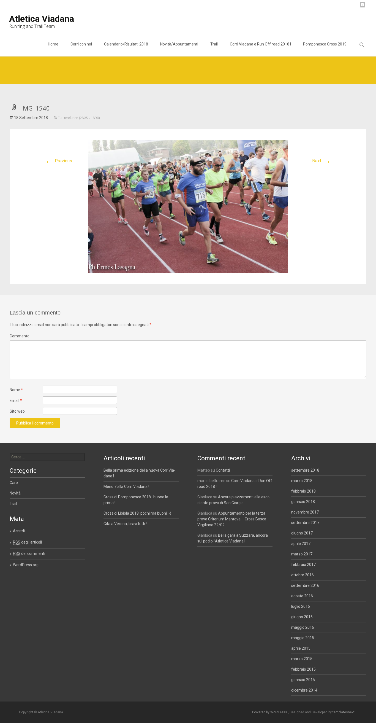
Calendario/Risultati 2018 (126, 44)
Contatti (223, 470)
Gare (14, 482)
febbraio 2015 (303, 669)
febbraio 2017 (303, 564)
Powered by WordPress (270, 712)
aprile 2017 (300, 543)
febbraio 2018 (303, 491)
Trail (214, 44)
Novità (15, 493)
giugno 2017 (302, 533)
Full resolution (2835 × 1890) (79, 118)
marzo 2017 (301, 554)
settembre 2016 (305, 585)
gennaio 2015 (303, 680)
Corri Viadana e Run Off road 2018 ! (260, 44)
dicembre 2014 (304, 690)
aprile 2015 (300, 648)
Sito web (17, 411)
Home (53, 44)
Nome (16, 390)
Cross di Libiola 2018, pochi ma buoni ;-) (137, 513)
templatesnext (344, 712)
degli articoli (27, 542)
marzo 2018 (301, 481)
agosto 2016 (302, 596)
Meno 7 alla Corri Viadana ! (126, 486)
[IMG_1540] (188, 206)
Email (16, 400)
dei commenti (29, 553)
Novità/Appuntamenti (179, 44)
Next (321, 160)
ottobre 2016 (302, 575)
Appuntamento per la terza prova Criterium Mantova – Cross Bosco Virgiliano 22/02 (231, 519)
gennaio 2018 (303, 501)
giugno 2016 (302, 617)
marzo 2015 (301, 659)
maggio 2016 (302, 627)
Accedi (19, 531)
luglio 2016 (300, 606)
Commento (19, 336)
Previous (58, 160)
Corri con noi (81, 44)
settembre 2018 (305, 470)
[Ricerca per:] (47, 457)
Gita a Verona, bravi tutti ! (125, 524)
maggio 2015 (302, 638)
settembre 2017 (305, 522)
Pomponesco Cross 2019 (325, 44)
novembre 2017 (305, 512)
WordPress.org (26, 565)
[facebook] (362, 6)
